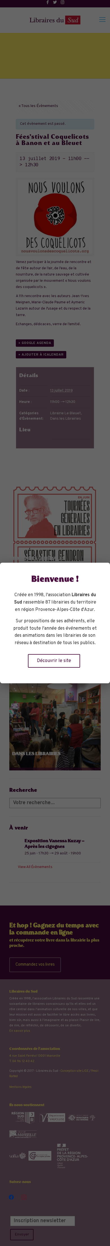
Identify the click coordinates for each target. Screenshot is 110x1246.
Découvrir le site (54, 661)
